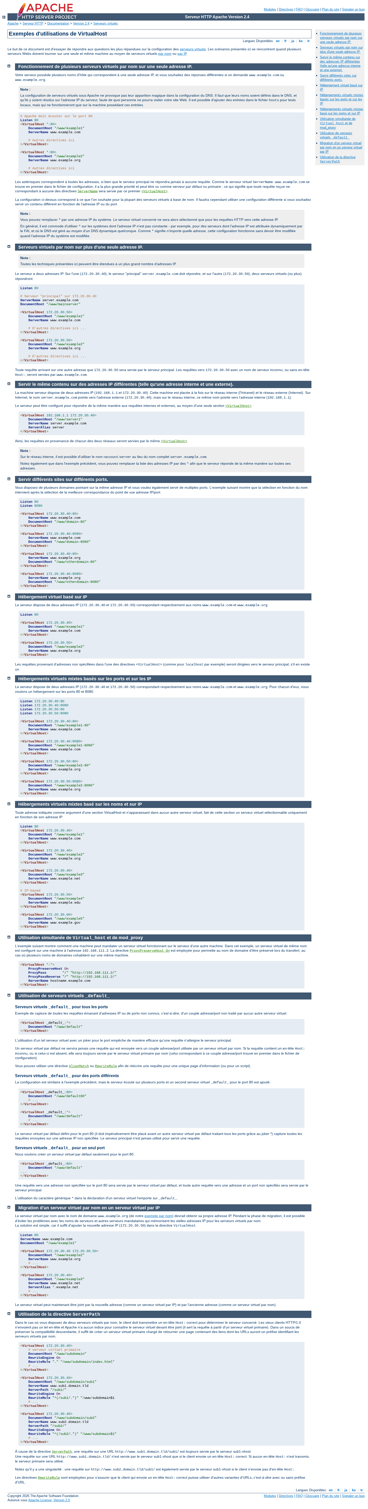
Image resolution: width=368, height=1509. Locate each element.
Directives (286, 9)
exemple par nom (158, 1216)
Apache (13, 23)
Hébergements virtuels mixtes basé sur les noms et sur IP (341, 111)
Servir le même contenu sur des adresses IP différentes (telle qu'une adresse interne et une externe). (340, 63)
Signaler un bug (353, 9)
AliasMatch (79, 1066)
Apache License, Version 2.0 (49, 1500)
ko (301, 41)
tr (308, 41)
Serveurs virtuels (105, 23)
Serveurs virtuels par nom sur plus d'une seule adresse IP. (341, 50)
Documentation (58, 23)
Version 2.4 (81, 23)
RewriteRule (106, 1066)
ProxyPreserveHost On (150, 951)
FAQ (299, 9)
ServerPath (62, 1452)
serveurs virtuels (193, 49)
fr (285, 41)
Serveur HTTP (33, 23)
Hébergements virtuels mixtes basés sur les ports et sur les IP (341, 99)
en (278, 41)
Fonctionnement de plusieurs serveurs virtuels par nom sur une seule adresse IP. (341, 38)
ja (292, 41)
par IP (182, 54)
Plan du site (330, 9)
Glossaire (312, 9)
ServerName (88, 191)
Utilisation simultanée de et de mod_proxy (337, 123)
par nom (164, 54)
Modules (270, 9)
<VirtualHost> (154, 191)
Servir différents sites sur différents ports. (338, 78)
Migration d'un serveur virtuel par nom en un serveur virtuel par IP (341, 147)
